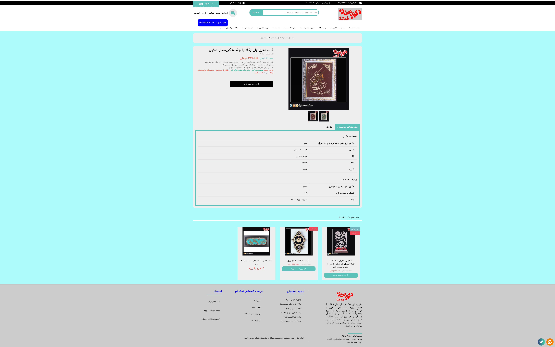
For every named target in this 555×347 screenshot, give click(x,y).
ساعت (277, 28)
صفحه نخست (354, 28)
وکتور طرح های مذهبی (229, 28)
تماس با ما (256, 307)
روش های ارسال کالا (252, 314)
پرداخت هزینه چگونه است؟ (290, 312)
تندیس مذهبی (338, 28)
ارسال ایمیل (255, 320)
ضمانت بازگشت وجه (212, 310)
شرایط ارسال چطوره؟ (293, 308)
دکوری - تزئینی (308, 28)
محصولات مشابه (349, 217)
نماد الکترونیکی (214, 302)
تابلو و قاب (249, 28)
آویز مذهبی (264, 28)
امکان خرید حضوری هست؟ (290, 304)
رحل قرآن (322, 28)
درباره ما (257, 301)
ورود (239, 3)
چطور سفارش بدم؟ (293, 299)
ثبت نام (233, 3)
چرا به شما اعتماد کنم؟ (292, 317)
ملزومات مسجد (290, 28)
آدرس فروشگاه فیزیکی (211, 319)
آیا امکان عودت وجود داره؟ (291, 321)
